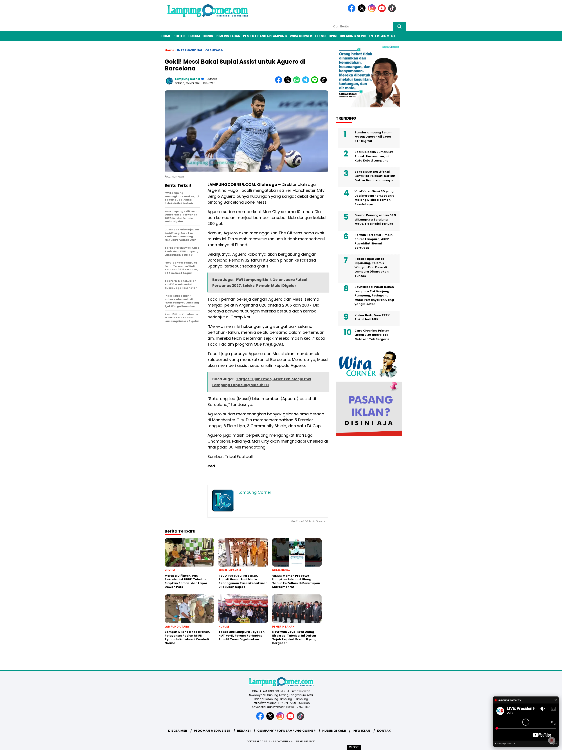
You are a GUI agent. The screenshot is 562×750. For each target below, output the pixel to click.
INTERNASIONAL (190, 50)
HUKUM (194, 36)
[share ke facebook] (279, 82)
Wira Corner (301, 36)
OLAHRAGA (214, 50)
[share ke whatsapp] (297, 82)
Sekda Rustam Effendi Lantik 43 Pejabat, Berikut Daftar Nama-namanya (375, 175)
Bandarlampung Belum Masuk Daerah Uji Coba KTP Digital (373, 136)
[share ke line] (315, 82)
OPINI (332, 36)
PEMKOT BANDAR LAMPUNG (265, 36)
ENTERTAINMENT (382, 36)
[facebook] (352, 11)
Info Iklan (361, 730)
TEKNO (320, 36)
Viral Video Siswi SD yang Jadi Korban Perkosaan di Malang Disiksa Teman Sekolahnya (375, 197)
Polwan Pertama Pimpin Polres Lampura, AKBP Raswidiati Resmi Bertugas (374, 241)
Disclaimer (177, 730)
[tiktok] (392, 11)
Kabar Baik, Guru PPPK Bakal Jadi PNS (372, 317)
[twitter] (362, 11)
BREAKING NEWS (353, 36)
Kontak (384, 730)
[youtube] (382, 11)
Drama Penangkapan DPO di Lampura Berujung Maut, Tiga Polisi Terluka (375, 219)
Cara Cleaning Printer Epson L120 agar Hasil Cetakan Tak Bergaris (373, 334)
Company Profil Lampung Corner (286, 730)
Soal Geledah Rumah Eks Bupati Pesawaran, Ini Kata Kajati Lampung (374, 156)
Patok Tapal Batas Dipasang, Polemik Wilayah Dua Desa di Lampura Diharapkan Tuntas (372, 267)
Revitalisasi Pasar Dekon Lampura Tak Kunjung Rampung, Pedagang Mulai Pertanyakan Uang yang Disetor (374, 295)
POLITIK (179, 36)
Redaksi (243, 730)
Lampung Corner (187, 79)
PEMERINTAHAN (228, 36)
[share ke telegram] (306, 82)
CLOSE (354, 747)
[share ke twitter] (288, 82)
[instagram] (372, 11)
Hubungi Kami (334, 730)
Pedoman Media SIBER (212, 730)
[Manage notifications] (551, 740)
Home (166, 36)
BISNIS (208, 36)
